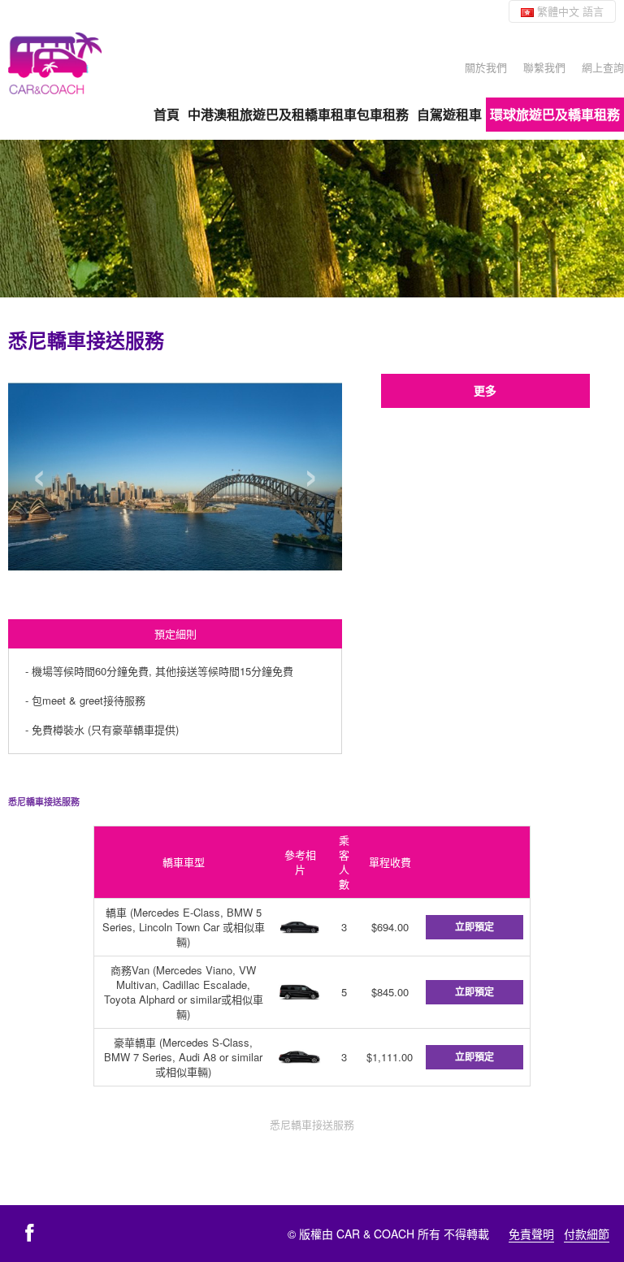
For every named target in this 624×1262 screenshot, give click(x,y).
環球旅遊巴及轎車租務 (555, 115)
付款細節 (586, 1233)
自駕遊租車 (449, 115)
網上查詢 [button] (603, 67)
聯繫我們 (544, 67)
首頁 (167, 115)
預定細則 (175, 633)
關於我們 (486, 67)
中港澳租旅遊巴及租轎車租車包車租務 (298, 115)
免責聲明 (531, 1233)
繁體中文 (569, 11)
